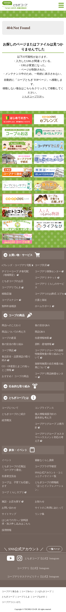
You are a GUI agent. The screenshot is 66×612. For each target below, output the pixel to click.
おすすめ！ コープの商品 (15, 376)
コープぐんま (23, 596)
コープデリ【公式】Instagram (33, 568)
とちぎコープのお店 (12, 281)
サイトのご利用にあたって (49, 507)
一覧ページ (54, 549)
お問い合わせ (9, 507)
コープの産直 (9, 338)
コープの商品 (17, 315)
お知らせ (39, 501)
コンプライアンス (44, 408)
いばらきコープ (44, 591)
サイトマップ (9, 514)
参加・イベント (18, 449)
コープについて (10, 408)
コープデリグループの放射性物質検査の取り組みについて (49, 354)
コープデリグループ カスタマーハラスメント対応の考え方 (49, 437)
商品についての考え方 (14, 331)
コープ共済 (41, 265)
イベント (6, 460)
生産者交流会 (9, 476)
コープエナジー (10, 300)
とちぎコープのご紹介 (14, 414)
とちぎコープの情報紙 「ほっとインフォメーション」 (49, 486)
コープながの (38, 596)
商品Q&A (40, 331)
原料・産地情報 (43, 344)
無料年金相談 (9, 306)
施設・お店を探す (11, 501)
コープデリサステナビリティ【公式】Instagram (33, 576)
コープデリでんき (11, 287)
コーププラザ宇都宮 (45, 466)
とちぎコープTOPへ (33, 96)
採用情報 (6, 530)
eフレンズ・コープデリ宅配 (16, 265)
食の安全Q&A (42, 325)
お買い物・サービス (21, 254)
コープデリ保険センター (48, 271)
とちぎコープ (8, 596)
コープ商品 (8, 350)
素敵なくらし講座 (44, 460)
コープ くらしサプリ (13, 492)
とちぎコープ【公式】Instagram (42, 558)
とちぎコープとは (19, 397)
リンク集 (39, 514)
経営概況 (6, 420)
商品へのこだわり (11, 325)
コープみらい (27, 591)
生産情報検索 (42, 338)
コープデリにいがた (11, 602)
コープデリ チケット (46, 277)
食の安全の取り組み (12, 344)
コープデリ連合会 (10, 591)
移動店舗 (6, 293)
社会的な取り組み (19, 386)
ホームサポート (43, 306)
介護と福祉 (41, 300)
